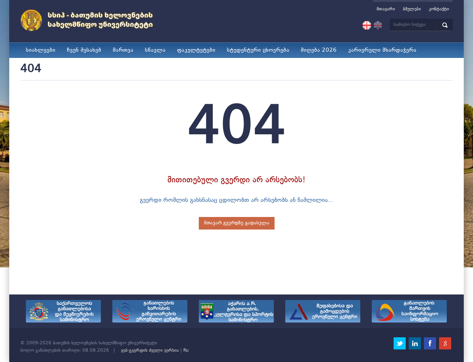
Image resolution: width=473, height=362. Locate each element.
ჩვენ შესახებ (84, 50)
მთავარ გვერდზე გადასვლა (236, 223)
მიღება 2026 (319, 50)
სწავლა (155, 50)
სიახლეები (40, 50)
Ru (186, 350)
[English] (377, 25)
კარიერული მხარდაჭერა (382, 50)
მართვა (123, 50)
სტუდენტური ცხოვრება (258, 50)
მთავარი (386, 9)
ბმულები (412, 9)
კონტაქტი (439, 9)
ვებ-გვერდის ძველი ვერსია (150, 350)
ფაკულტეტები (196, 50)
